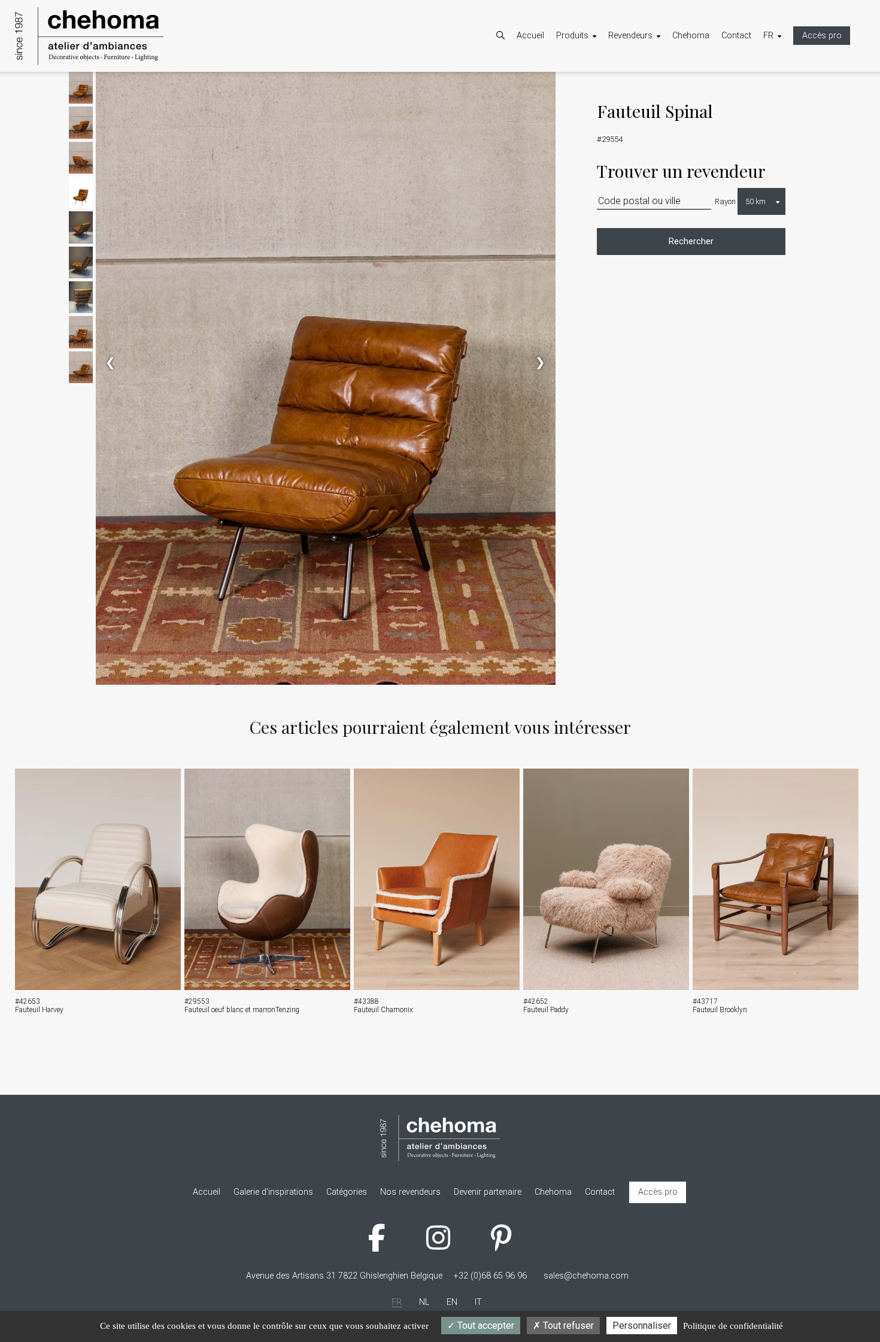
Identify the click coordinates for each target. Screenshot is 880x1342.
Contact (736, 36)
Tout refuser (567, 1325)
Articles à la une (598, 103)
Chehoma (690, 36)
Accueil (530, 36)
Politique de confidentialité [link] (733, 1326)
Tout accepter (484, 1325)
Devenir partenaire (654, 87)
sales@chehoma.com (586, 1276)
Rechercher (691, 241)
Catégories (588, 87)
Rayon (725, 201)
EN (780, 103)
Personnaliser (641, 1325)
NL (780, 87)
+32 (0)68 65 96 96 (490, 1276)
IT (778, 118)
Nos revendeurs (650, 103)
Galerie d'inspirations (608, 118)
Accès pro (822, 36)
